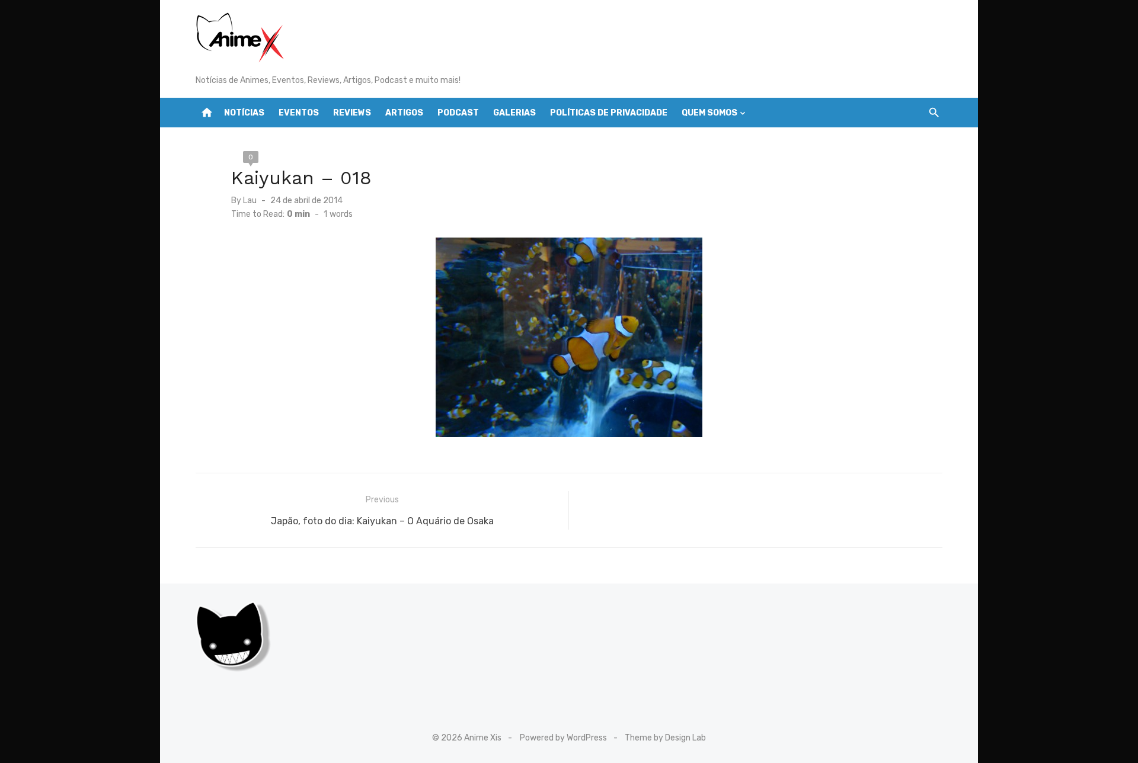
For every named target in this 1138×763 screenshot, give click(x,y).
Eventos (299, 113)
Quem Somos (709, 113)
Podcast (458, 113)
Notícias (244, 113)
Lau (250, 200)
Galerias (514, 113)
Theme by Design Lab (665, 738)
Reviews (352, 113)
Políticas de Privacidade (608, 113)
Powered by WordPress (563, 738)
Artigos (404, 113)
